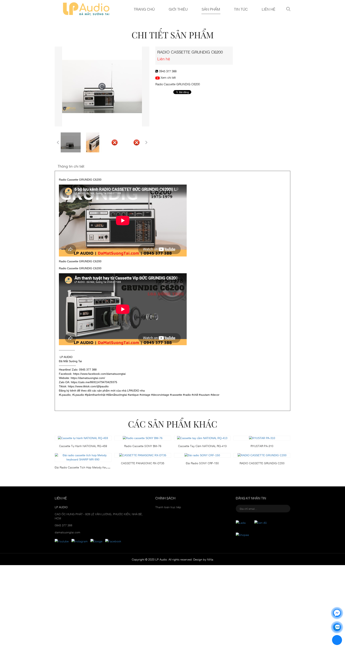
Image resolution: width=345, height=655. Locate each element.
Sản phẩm (211, 9)
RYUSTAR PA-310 (262, 446)
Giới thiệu (178, 9)
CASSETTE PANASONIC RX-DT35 (142, 463)
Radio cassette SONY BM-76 (142, 446)
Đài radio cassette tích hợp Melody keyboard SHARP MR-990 (95, 467)
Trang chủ (144, 9)
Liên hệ (268, 9)
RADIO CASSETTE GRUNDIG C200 (262, 463)
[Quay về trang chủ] (337, 640)
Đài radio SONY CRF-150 (202, 463)
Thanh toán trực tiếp (168, 507)
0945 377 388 (167, 71)
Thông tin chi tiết (71, 166)
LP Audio (161, 559)
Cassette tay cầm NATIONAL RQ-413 (202, 446)
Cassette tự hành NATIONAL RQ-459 (83, 446)
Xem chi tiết (168, 77)
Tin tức (241, 9)
